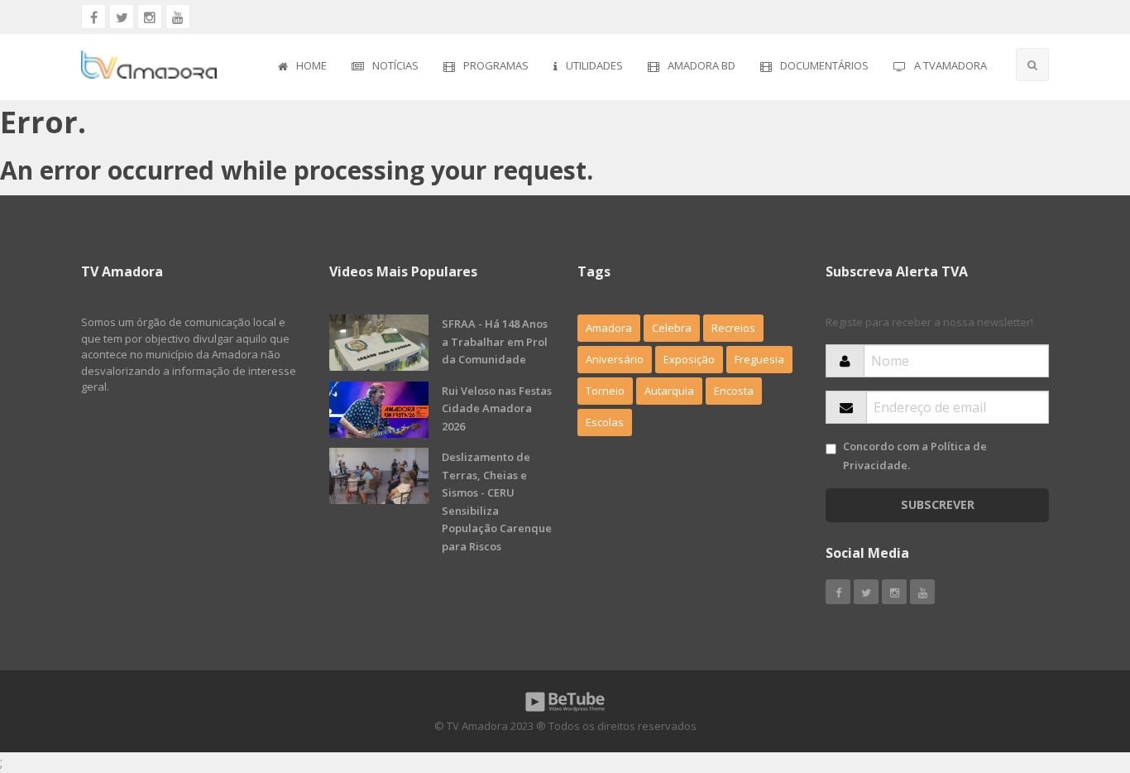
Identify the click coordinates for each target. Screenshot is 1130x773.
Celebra (672, 327)
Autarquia (669, 390)
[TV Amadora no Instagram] (149, 16)
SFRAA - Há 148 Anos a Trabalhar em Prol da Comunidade (495, 341)
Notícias (395, 65)
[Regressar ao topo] (1076, 669)
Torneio (605, 390)
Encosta (734, 390)
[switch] (831, 449)
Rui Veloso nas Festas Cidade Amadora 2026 (497, 408)
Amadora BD (701, 65)
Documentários (824, 65)
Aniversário (615, 359)
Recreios (733, 327)
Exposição (689, 359)
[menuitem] (302, 67)
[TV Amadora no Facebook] (93, 16)
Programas (496, 65)
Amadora (609, 327)
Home (311, 65)
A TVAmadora (950, 65)
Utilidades (594, 65)
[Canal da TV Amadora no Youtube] (177, 16)
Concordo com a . (915, 456)
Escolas (605, 422)
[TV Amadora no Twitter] (121, 16)
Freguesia (759, 359)
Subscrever (937, 504)
